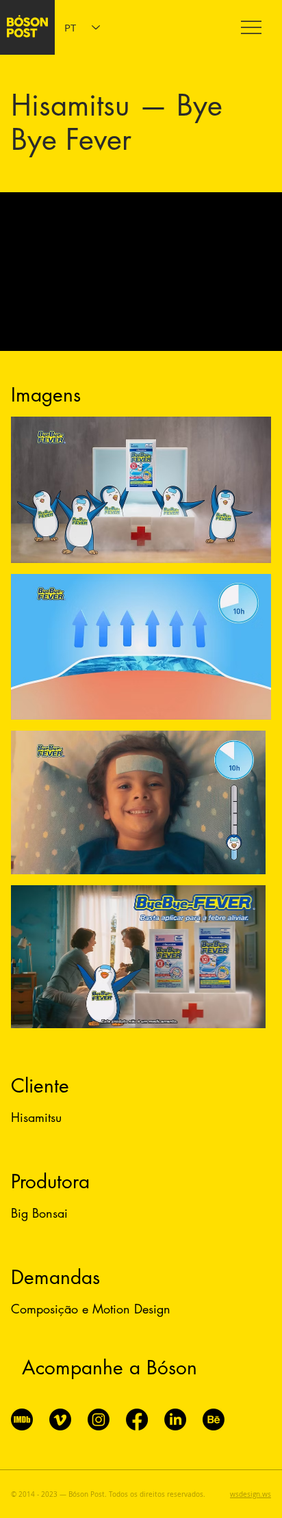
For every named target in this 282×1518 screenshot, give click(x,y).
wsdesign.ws (250, 1494)
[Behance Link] (214, 1419)
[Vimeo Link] (60, 1419)
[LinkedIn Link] (175, 1419)
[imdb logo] (22, 1419)
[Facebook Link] (137, 1419)
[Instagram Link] (99, 1419)
